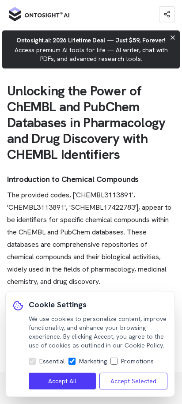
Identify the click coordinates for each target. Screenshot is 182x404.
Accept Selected (133, 381)
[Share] (167, 14)
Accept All (62, 381)
